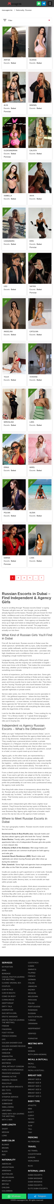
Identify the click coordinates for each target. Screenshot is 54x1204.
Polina (7, 513)
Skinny (31, 1122)
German (32, 980)
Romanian (32, 1010)
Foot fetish (8, 1033)
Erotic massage (10, 1017)
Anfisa (7, 60)
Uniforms (6, 1110)
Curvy (31, 1115)
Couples (6, 986)
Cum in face (7, 990)
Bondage (6, 974)
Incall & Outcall (36, 1070)
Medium (5, 1132)
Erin (32, 241)
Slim (30, 1126)
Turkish (32, 1020)
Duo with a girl (9, 1013)
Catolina (34, 331)
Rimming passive (9, 1080)
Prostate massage (11, 1073)
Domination (7, 1010)
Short (5, 1129)
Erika (6, 467)
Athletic (32, 1105)
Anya (32, 196)
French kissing (9, 1036)
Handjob (6, 1053)
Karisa (7, 558)
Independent (34, 1028)
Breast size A (34, 1079)
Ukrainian (32, 1023)
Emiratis (32, 969)
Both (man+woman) (37, 1054)
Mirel (32, 467)
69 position (7, 967)
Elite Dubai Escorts (38, 1188)
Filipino (31, 973)
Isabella (8, 196)
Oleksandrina (10, 150)
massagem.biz (7, 10)
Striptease (7, 1100)
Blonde (5, 1145)
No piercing (34, 1142)
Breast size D (34, 1089)
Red (4, 1155)
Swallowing (8, 1107)
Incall (31, 1064)
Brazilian (6, 1181)
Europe (31, 1157)
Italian (31, 983)
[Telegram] (44, 3)
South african (35, 1017)
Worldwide (33, 1161)
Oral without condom (13, 1066)
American (6, 1164)
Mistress (6, 1063)
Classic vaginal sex (11, 983)
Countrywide (34, 1154)
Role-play (7, 1083)
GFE (4, 1039)
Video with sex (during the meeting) (13, 1115)
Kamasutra (7, 1056)
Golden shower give (12, 1043)
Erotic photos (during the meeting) (13, 1021)
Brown (5, 1148)
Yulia (6, 377)
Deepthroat (8, 1003)
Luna (32, 558)
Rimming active (9, 1077)
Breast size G (34, 1096)
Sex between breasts (12, 1087)
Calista (33, 150)
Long (4, 1136)
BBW (30, 1109)
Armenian (6, 1171)
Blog (30, 1166)
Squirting (7, 1093)
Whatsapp (16, 1196)
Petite (31, 1119)
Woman (31, 1051)
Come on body (9, 996)
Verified (32, 1034)
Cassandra (9, 241)
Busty (31, 1112)
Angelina (8, 331)
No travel (33, 1151)
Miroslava (9, 422)
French (31, 976)
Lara (32, 422)
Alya (6, 105)
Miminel (33, 105)
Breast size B (34, 1083)
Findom (5, 1026)
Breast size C (34, 1086)
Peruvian (32, 1000)
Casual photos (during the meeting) (13, 978)
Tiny (30, 1132)
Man (30, 1048)
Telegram (42, 1196)
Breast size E (34, 1093)
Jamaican (32, 986)
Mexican (32, 993)
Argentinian (8, 1167)
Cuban (31, 966)
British (5, 1184)
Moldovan (33, 996)
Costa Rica (33, 963)
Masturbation (9, 1060)
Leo (5, 286)
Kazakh (31, 990)
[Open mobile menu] (50, 4)
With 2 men (7, 1120)
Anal (4, 970)
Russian (32, 1013)
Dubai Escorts (35, 1175)
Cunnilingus (8, 1000)
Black (5, 1151)
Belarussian (8, 1177)
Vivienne (34, 377)
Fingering (7, 1029)
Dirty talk (7, 1006)
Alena (32, 513)
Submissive (7, 1104)
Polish (31, 1003)
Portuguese (34, 1007)
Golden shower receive (14, 1046)
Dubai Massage (35, 1178)
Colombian (7, 1191)
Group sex (7, 1050)
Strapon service (10, 1097)
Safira (33, 286)
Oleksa (33, 60)
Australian (7, 1174)
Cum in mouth (8, 993)
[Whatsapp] (39, 3)
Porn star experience (12, 1070)
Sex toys (6, 1090)
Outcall (32, 1067)
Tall (30, 1129)
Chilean (5, 1187)
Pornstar (33, 1039)
